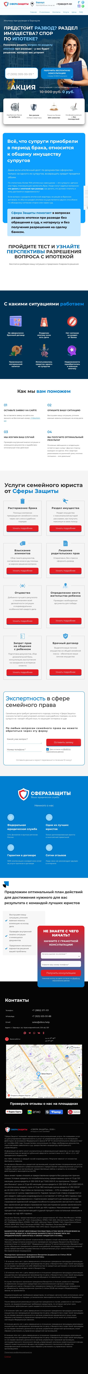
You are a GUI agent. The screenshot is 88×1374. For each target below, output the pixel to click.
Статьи (7, 1357)
